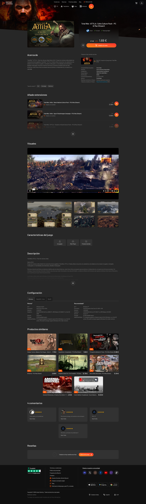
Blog (80, 2)
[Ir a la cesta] (136, 3)
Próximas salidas (73, 2)
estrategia (44, 86)
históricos (50, 86)
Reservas (64, 2)
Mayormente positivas (101, 81)
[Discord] (85, 473)
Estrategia (99, 78)
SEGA (97, 74)
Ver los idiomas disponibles (103, 69)
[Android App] (103, 485)
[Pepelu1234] (63, 412)
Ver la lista (98, 67)
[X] (90, 473)
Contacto (52, 475)
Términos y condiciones (55, 468)
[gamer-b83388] (63, 428)
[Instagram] (95, 473)
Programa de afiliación (55, 473)
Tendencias (57, 2)
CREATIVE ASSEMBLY (101, 73)
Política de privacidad (55, 470)
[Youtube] (106, 473)
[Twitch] (111, 473)
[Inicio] (7, 3)
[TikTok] (116, 473)
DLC (38, 86)
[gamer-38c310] (94, 412)
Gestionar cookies (31, 494)
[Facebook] (100, 473)
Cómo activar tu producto (102, 71)
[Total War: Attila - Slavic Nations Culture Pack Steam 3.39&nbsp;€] (35, 103)
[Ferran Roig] (32, 412)
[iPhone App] (92, 485)
